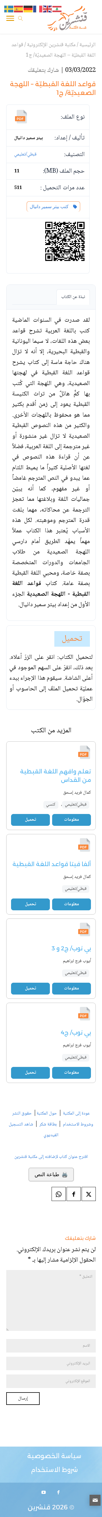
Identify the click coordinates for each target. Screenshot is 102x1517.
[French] (38, 9)
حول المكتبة (47, 1113)
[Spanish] (19, 9)
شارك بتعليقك (43, 70)
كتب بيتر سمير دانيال (50, 206)
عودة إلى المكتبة (76, 1113)
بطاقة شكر (48, 1124)
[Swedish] (9, 9)
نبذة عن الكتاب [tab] (73, 297)
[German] (28, 9)
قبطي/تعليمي (25, 154)
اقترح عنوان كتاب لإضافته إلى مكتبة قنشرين (51, 1157)
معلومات (71, 820)
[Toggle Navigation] (10, 19)
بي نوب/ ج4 (76, 1032)
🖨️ (51, 1174)
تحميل (72, 639)
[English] (47, 9)
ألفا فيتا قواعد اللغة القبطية (51, 864)
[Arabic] (57, 9)
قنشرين (39, 1507)
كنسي (51, 804)
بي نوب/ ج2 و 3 (71, 948)
